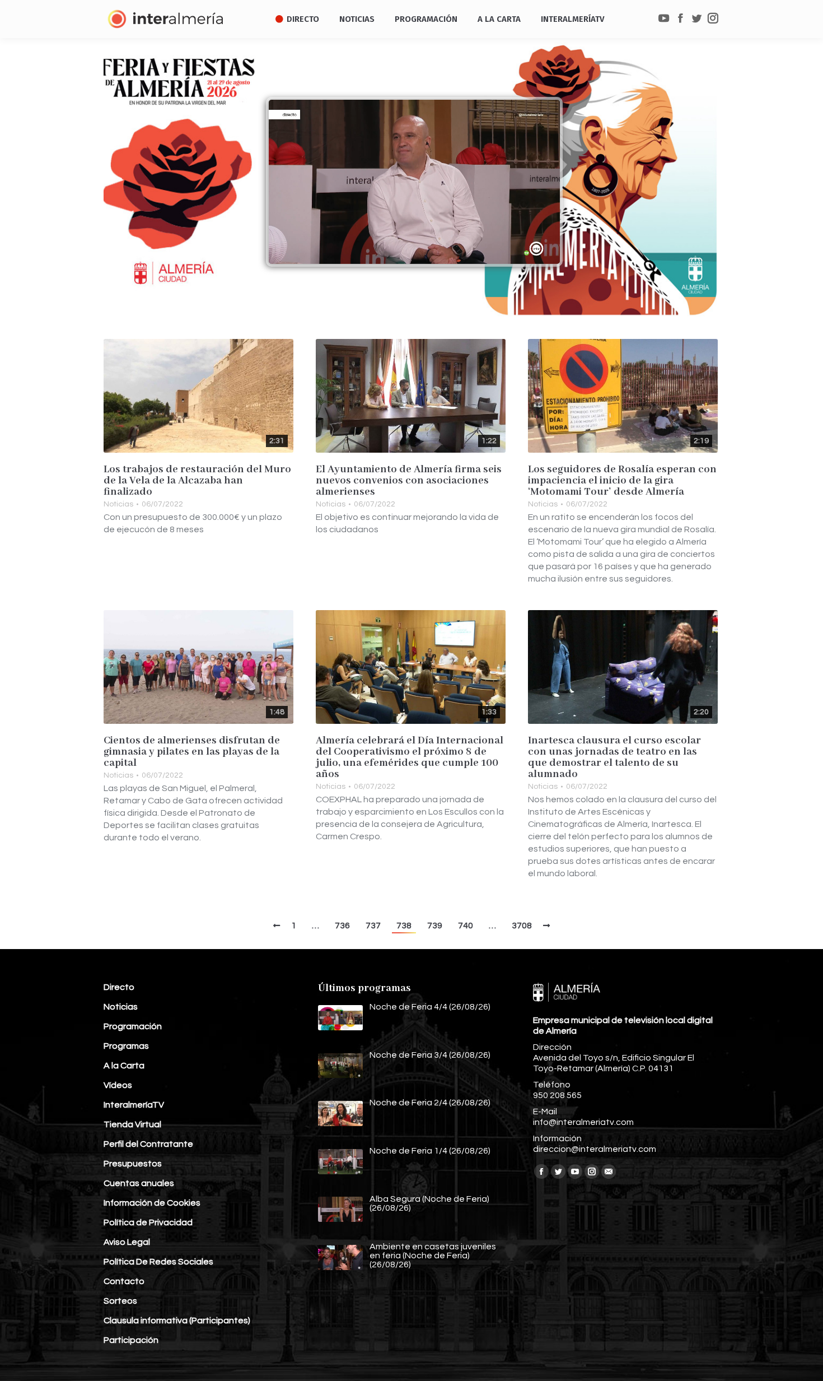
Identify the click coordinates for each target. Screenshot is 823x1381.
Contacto (124, 1281)
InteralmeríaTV (134, 1104)
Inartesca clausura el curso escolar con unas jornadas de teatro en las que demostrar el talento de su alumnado (614, 757)
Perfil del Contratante (148, 1144)
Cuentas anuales (139, 1183)
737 (373, 925)
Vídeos (118, 1085)
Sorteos (120, 1300)
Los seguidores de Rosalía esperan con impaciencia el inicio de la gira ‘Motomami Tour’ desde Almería (622, 480)
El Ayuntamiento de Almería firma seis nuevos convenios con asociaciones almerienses (409, 480)
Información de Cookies (152, 1202)
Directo (119, 987)
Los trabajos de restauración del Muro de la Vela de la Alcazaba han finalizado (197, 480)
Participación (131, 1340)
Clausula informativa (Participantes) (177, 1320)
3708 (522, 925)
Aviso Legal (127, 1242)
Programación (133, 1026)
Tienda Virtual (132, 1124)
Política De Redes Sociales (158, 1261)
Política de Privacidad (148, 1222)
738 (404, 925)
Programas (126, 1045)
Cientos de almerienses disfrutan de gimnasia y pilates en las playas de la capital (192, 752)
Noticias (118, 504)
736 (342, 925)
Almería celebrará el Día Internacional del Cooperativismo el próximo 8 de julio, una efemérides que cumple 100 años (409, 757)
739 (434, 925)
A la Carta (124, 1065)
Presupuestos (133, 1163)
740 (465, 925)
